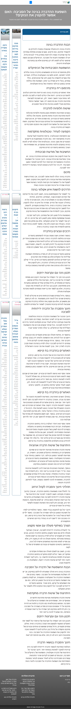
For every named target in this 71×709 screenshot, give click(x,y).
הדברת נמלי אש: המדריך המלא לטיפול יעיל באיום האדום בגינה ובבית (4, 332)
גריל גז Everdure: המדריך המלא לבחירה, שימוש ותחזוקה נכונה (13, 331)
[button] (31, 2)
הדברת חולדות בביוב (28, 697)
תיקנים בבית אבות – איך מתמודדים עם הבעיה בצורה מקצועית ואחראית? (14, 223)
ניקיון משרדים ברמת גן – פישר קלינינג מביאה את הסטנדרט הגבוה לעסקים (9, 691)
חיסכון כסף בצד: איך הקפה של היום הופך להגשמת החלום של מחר (28, 691)
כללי (51, 19)
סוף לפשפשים (58, 19)
